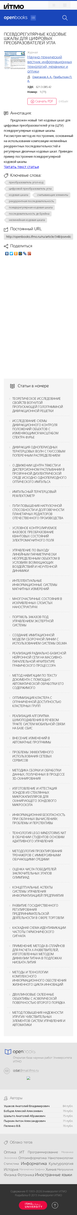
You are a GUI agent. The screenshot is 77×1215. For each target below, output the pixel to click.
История (11, 1170)
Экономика (10, 1158)
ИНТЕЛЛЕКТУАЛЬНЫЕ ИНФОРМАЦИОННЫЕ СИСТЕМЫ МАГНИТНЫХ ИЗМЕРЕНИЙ (34, 585)
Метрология (65, 1169)
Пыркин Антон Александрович (25, 1121)
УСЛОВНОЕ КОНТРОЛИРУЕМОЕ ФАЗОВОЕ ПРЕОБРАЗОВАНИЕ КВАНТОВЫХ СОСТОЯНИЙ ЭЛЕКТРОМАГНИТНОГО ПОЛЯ (34, 534)
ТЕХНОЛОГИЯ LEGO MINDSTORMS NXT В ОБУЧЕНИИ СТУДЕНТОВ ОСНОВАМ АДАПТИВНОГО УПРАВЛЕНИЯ (39, 837)
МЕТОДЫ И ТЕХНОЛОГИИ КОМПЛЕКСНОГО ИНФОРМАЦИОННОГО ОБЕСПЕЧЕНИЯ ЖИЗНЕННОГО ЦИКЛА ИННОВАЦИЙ (39, 978)
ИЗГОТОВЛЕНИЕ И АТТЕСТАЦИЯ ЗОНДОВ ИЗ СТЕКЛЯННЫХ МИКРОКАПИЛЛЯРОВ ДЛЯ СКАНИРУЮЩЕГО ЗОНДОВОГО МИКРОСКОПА (34, 796)
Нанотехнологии (60, 1158)
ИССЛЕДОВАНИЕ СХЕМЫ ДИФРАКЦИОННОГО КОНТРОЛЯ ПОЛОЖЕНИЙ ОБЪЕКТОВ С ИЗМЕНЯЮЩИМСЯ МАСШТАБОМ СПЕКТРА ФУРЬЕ (35, 429)
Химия (51, 1170)
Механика (67, 1152)
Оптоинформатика (32, 1158)
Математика (26, 1169)
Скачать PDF (44, 101)
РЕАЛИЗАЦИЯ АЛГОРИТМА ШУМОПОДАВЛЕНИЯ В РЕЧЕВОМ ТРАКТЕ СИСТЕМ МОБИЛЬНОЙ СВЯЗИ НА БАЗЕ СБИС (38, 722)
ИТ (22, 1152)
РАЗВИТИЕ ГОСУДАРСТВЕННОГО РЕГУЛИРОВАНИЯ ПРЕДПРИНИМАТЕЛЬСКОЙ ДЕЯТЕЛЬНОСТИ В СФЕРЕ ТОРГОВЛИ (38, 911)
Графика (39, 1169)
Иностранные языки (53, 1175)
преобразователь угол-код (26, 182)
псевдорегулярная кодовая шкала (31, 207)
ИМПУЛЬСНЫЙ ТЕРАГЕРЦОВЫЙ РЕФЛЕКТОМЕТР (34, 494)
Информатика (34, 1164)
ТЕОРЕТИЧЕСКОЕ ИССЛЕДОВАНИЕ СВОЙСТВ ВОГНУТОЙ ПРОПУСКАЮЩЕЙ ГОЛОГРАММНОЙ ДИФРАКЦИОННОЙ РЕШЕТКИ (37, 405)
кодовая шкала (18, 195)
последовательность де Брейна (29, 214)
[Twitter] (11, 253)
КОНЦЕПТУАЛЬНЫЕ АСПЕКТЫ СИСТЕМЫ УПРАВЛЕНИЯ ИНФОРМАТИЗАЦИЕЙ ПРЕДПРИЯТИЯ (38, 891)
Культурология (61, 1164)
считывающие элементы (52, 195)
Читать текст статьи (21, 166)
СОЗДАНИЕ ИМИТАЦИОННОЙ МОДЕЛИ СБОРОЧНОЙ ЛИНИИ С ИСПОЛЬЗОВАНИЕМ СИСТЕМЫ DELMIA (39, 639)
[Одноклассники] (16, 253)
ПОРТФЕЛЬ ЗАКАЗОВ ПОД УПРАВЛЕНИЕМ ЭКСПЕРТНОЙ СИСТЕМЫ (32, 621)
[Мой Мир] (20, 253)
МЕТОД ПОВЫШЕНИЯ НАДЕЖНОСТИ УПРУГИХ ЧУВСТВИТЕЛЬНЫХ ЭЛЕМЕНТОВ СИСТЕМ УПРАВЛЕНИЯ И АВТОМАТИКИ (38, 1018)
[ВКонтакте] (7, 253)
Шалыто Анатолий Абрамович (24, 1116)
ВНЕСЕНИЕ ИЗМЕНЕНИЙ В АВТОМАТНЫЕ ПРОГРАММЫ (31, 740)
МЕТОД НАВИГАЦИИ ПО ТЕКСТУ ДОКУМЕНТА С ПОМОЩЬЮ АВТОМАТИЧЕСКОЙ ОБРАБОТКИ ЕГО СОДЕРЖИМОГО (38, 681)
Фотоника (25, 1175)
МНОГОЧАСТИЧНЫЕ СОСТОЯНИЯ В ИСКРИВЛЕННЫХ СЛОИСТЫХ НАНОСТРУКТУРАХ (37, 603)
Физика (10, 1175)
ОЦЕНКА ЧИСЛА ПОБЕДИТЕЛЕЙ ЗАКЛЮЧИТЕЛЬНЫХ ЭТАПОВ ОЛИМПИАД (34, 873)
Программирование (43, 1152)
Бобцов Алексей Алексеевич (23, 1111)
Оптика (10, 1152)
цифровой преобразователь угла (30, 188)
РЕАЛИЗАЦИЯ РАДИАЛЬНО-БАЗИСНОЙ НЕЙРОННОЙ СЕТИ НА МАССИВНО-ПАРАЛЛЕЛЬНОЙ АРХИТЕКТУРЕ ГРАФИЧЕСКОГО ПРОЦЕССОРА (39, 659)
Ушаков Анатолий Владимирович (27, 1106)
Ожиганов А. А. (42, 77)
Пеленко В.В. (12, 1126)
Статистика (11, 1163)
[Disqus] (38, 317)
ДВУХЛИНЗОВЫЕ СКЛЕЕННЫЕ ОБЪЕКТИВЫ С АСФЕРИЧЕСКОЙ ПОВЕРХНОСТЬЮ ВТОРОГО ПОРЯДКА (38, 998)
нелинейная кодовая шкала (27, 220)
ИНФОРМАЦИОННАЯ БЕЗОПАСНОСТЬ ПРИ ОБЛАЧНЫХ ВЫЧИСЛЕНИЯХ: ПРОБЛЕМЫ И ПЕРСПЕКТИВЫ (38, 819)
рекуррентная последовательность (31, 201)
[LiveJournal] (25, 253)
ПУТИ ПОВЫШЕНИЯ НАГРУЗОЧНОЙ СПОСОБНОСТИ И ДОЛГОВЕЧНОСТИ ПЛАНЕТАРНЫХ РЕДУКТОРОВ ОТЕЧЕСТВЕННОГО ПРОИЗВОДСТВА (38, 512)
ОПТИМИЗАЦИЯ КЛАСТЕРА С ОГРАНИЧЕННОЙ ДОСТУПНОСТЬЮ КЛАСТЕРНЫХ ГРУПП (36, 702)
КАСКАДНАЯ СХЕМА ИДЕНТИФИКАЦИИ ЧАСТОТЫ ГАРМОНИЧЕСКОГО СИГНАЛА (39, 932)
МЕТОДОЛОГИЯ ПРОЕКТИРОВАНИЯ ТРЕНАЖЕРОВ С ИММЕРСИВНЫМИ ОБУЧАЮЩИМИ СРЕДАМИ (37, 855)
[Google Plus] (29, 253)
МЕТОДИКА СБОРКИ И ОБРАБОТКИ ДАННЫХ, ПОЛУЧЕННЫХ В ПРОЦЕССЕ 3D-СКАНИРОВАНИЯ (38, 774)
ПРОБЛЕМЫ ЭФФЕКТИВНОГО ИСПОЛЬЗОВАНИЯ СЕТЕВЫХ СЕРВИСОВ (32, 756)
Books (15, 17)
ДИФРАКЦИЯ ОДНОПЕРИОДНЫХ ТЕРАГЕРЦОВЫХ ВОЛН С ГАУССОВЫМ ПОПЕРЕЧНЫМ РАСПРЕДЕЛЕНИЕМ (38, 451)
